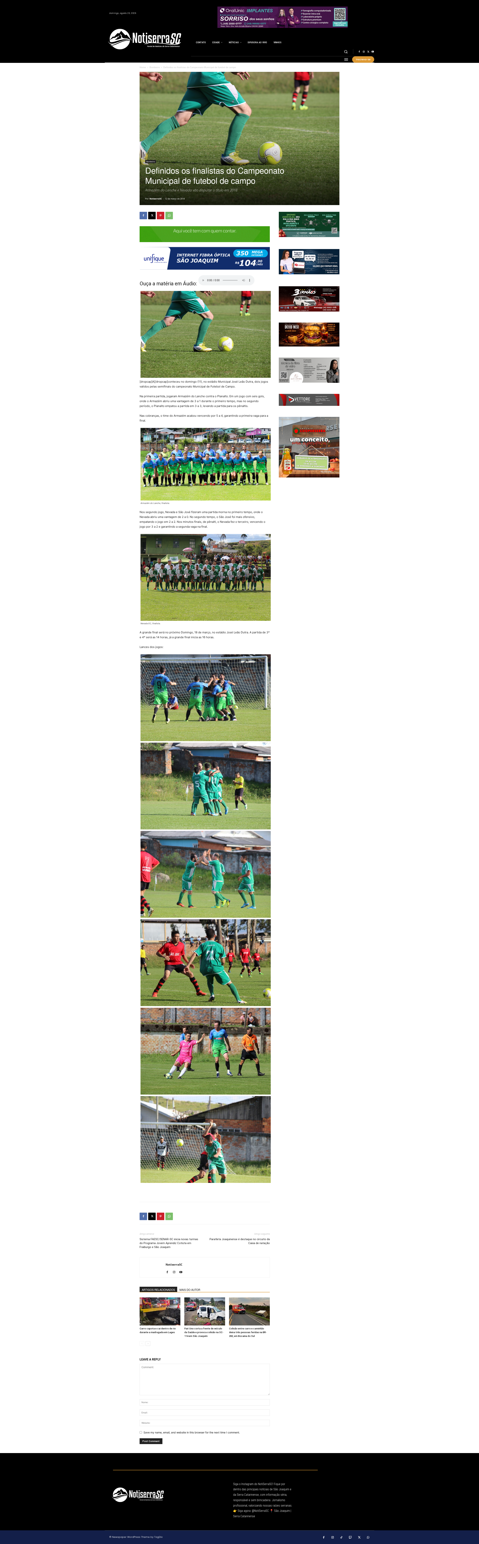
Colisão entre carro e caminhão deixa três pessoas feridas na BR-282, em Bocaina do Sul (248, 1332)
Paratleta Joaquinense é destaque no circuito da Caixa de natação (240, 1241)
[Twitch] (350, 1537)
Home (143, 67)
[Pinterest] (160, 215)
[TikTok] (341, 1537)
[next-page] (148, 1343)
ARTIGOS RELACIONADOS (158, 1290)
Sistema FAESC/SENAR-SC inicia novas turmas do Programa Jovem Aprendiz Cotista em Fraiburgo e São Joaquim (169, 1243)
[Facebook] (359, 52)
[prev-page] (142, 1343)
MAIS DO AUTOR (189, 1290)
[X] (368, 52)
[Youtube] (372, 52)
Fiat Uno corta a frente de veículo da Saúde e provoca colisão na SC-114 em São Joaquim (203, 1332)
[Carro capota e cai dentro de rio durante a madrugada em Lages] (160, 1311)
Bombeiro (155, 67)
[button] (345, 51)
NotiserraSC (156, 198)
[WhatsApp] (169, 215)
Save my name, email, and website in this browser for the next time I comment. (192, 1432)
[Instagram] (363, 52)
